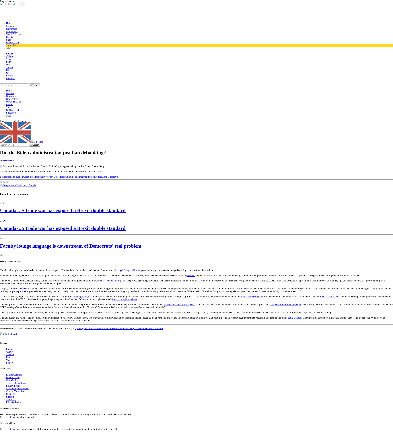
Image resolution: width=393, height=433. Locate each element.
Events (9, 37)
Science (10, 59)
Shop (8, 39)
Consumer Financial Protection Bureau (42, 176)
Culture (9, 56)
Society (9, 67)
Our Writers (12, 31)
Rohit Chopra (108, 176)
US (7, 73)
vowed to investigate (251, 296)
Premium (10, 78)
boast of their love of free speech (179, 304)
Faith (8, 62)
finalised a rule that (329, 296)
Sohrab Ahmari (8, 160)
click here (11, 417)
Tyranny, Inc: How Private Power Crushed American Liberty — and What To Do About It (119, 328)
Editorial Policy (13, 402)
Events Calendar (14, 374)
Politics (9, 53)
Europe (9, 75)
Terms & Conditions (16, 383)
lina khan (75, 176)
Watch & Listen (13, 34)
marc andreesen (87, 176)
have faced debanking (110, 280)
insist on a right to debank (124, 299)
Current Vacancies (15, 391)
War (8, 64)
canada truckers (15, 176)
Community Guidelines (17, 388)
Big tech (4, 176)
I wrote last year (18, 288)
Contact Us (11, 394)
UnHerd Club (12, 42)
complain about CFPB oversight (285, 304)
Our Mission (12, 380)
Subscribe (11, 45)
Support (10, 396)
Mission (10, 26)
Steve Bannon (294, 317)
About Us (11, 399)
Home (9, 23)
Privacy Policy (13, 385)
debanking (66, 176)
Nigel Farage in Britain (129, 270)
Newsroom (11, 28)
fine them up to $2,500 (80, 296)
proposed (190, 275)
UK (8, 70)
